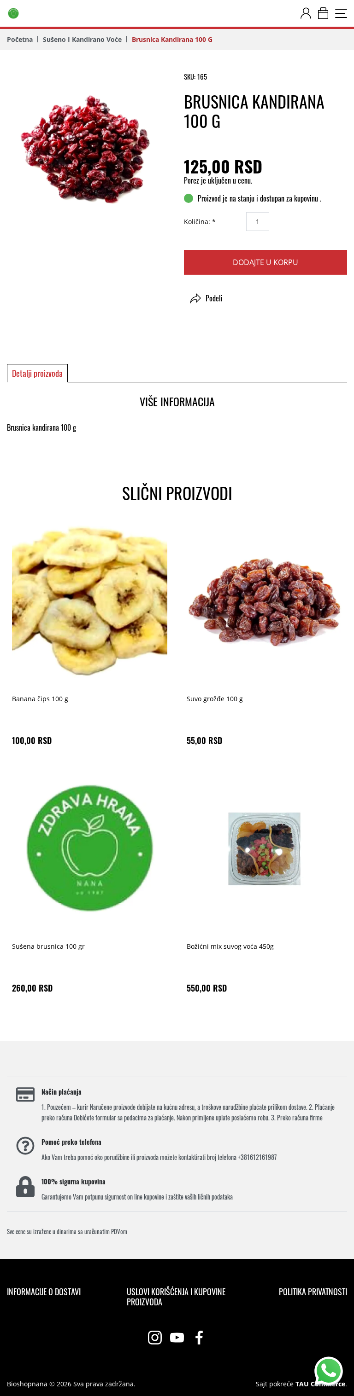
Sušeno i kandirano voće (82, 39)
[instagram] (155, 1337)
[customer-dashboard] (306, 13)
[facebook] (199, 1337)
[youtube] (177, 1337)
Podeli (214, 298)
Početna (20, 39)
